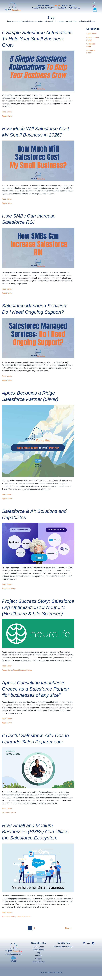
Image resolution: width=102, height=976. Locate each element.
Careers (38, 959)
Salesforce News (9, 589)
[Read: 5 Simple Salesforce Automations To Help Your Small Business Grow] (38, 71)
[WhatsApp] (88, 943)
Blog (38, 953)
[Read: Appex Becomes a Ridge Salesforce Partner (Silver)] (38, 441)
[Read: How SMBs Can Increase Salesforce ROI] (38, 248)
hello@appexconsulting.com (63, 946)
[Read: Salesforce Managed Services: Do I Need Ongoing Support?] (38, 338)
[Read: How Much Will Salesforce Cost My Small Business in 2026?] (38, 161)
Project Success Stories (22, 670)
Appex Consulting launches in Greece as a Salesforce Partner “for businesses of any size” (35, 689)
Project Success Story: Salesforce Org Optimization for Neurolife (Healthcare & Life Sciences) (38, 607)
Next (68, 928)
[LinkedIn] (84, 943)
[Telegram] (93, 943)
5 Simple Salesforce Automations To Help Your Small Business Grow (37, 39)
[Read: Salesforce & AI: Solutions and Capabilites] (38, 543)
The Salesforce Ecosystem (38, 950)
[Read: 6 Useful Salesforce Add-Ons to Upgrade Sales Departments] (38, 768)
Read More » (7, 112)
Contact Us (63, 943)
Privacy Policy (38, 962)
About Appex (38, 947)
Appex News (7, 116)
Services (38, 956)
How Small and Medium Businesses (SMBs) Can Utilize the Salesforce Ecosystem (35, 832)
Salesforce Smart (9, 813)
